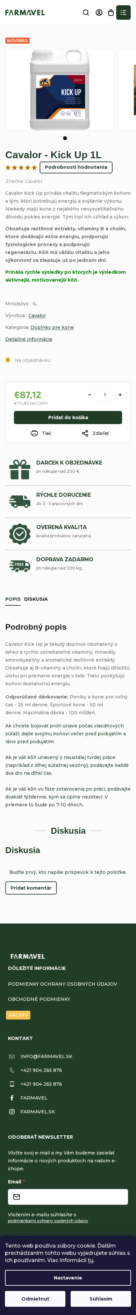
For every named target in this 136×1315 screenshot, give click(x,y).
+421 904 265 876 (41, 1070)
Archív (18, 1015)
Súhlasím (100, 1299)
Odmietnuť (35, 1299)
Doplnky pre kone (52, 327)
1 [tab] (65, 138)
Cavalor (37, 315)
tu (90, 1260)
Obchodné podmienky (39, 999)
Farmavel (34, 1098)
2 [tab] (71, 138)
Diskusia (36, 599)
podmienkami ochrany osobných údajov (48, 1220)
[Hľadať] (85, 12)
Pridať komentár (31, 888)
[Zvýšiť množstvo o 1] (120, 395)
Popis (13, 599)
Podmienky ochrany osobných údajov (62, 984)
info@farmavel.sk (46, 1056)
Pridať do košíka (68, 417)
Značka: (24, 181)
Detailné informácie (28, 339)
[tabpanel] (60, 90)
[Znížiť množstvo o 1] (90, 395)
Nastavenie (68, 1278)
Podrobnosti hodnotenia (76, 167)
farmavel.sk (37, 1112)
